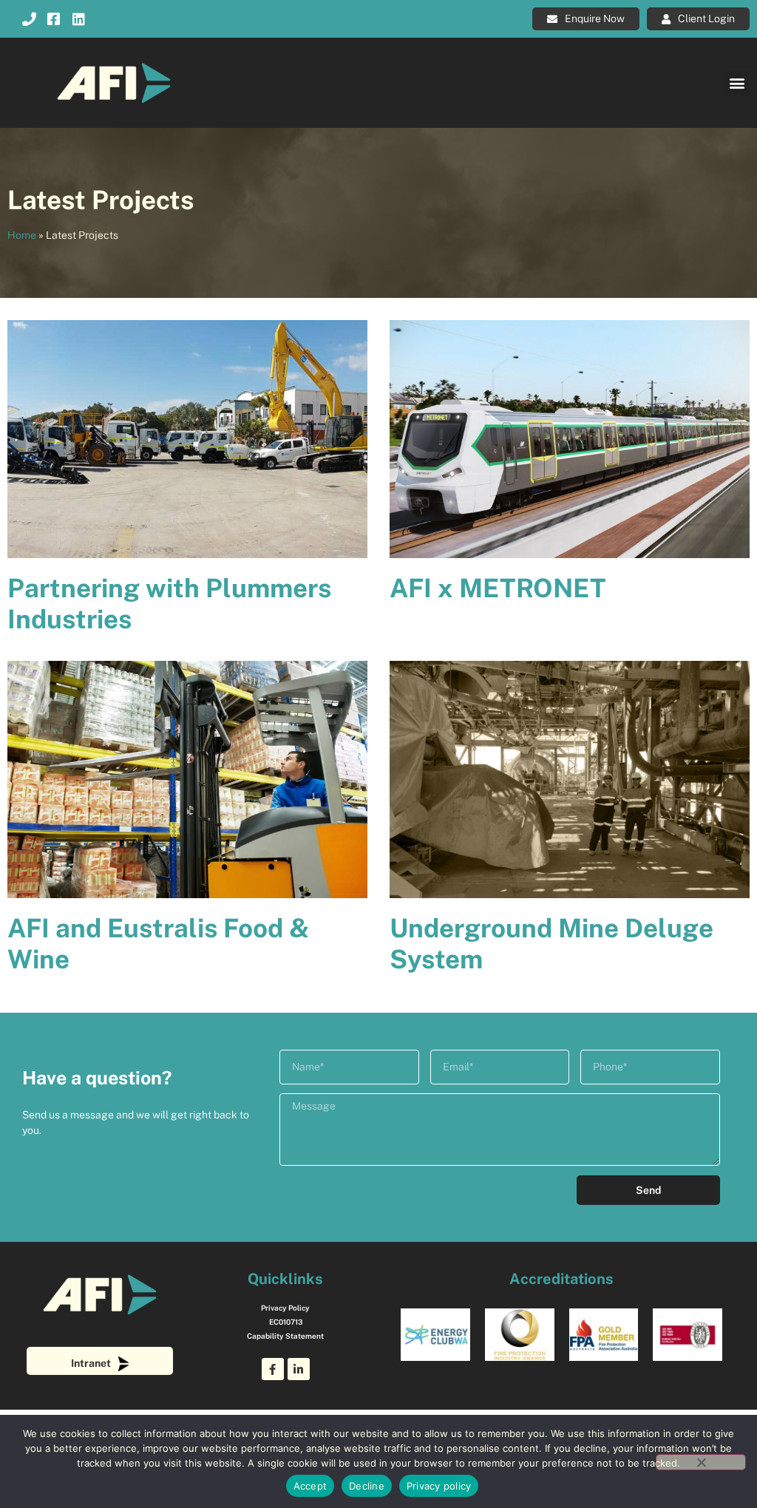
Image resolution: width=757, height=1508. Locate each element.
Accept (310, 1486)
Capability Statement (285, 1335)
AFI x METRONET (498, 588)
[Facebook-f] (273, 1369)
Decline (366, 1486)
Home (21, 235)
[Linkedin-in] (299, 1369)
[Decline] (701, 1462)
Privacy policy (439, 1486)
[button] (737, 83)
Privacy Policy (285, 1307)
